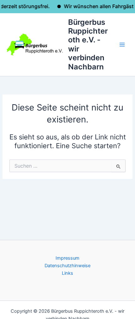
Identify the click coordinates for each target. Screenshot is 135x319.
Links (67, 273)
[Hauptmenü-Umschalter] (122, 44)
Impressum (67, 258)
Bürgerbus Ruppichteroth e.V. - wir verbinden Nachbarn (88, 44)
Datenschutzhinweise (67, 265)
